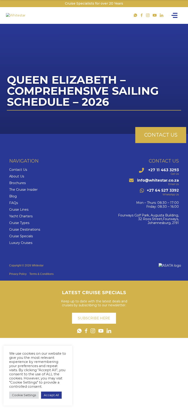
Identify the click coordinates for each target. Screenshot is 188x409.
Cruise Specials (21, 236)
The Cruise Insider (23, 190)
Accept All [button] (51, 395)
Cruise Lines (18, 210)
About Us (16, 176)
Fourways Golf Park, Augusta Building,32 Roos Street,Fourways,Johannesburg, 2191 (148, 219)
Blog (13, 196)
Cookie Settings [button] (24, 395)
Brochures (17, 183)
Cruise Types (19, 223)
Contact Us (18, 170)
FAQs (13, 203)
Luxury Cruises (20, 243)
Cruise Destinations (24, 230)
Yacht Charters (21, 216)
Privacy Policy (18, 274)
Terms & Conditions (41, 274)
